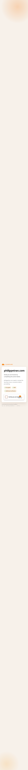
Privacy (19, 398)
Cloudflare (15, 404)
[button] (14, 397)
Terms (21, 398)
